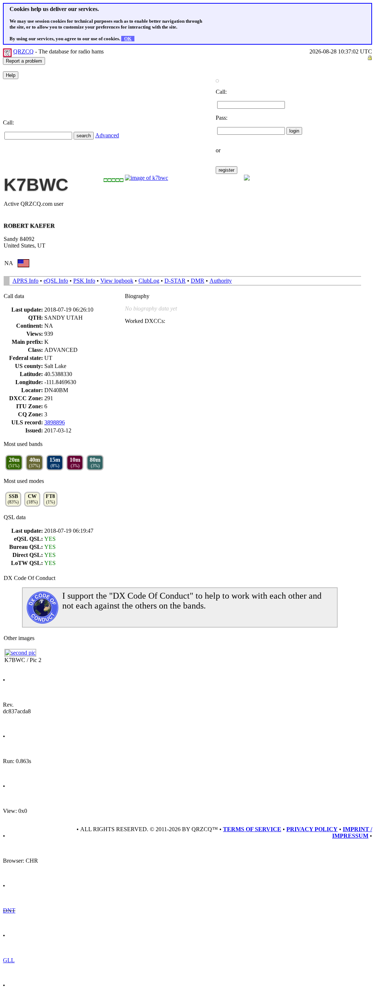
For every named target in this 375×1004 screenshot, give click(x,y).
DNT (9, 910)
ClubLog (148, 281)
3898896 (54, 422)
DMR (197, 281)
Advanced (107, 135)
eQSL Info (56, 281)
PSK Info (84, 281)
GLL (9, 960)
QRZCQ (23, 51)
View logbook (116, 281)
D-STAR (175, 281)
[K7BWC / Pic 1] (146, 178)
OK (127, 38)
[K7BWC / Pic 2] (20, 653)
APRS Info (25, 281)
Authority (220, 281)
